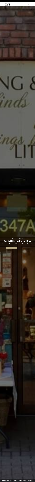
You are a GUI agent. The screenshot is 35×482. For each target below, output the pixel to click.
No (24, 480)
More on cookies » (30, 480)
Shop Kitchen (23, 247)
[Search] (30, 4)
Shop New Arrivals (12, 247)
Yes (20, 480)
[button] (3, 4)
